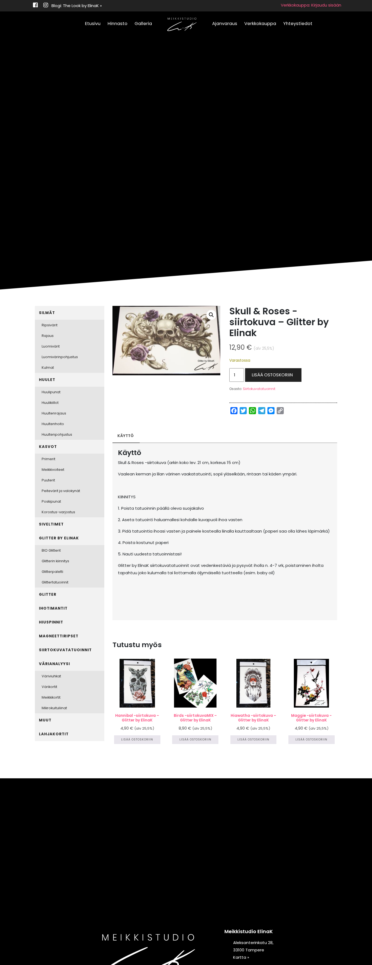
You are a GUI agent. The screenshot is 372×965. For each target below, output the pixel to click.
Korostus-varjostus (58, 512)
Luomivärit (51, 346)
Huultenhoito (53, 424)
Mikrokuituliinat (54, 708)
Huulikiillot (50, 402)
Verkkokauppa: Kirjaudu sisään (311, 5)
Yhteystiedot (297, 23)
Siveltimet (51, 524)
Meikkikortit (51, 697)
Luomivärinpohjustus (60, 357)
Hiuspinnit (51, 622)
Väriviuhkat (51, 676)
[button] (211, 315)
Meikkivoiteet (53, 469)
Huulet (47, 379)
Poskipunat (51, 501)
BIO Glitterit (51, 550)
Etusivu (92, 23)
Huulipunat (51, 392)
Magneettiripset (58, 636)
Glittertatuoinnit (55, 582)
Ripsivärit (49, 325)
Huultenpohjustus (57, 434)
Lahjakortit (54, 734)
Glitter (47, 594)
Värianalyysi (54, 663)
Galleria (143, 23)
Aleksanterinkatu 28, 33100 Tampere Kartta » (253, 950)
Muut (45, 720)
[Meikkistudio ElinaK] (182, 24)
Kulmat (48, 367)
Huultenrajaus (54, 413)
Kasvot (48, 446)
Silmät (47, 312)
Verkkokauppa (260, 23)
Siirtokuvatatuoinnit (259, 388)
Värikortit (49, 686)
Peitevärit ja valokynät (61, 490)
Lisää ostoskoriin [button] (137, 739)
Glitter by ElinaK (59, 538)
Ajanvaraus (224, 23)
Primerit (48, 459)
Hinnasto (117, 23)
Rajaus (48, 335)
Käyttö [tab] (125, 435)
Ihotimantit (53, 608)
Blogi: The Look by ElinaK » (76, 5)
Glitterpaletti (52, 571)
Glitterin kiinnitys (55, 561)
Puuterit (48, 480)
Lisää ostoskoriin (272, 375)
